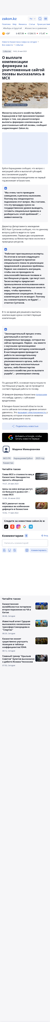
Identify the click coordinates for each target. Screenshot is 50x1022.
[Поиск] (40, 18)
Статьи (32, 24)
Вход (46, 535)
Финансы (23, 24)
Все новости (7, 45)
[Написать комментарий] (25, 543)
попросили (41, 394)
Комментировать (38, 550)
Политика (6, 24)
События (19, 45)
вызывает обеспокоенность (32, 412)
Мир (15, 24)
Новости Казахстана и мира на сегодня (19, 42)
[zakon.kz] (9, 18)
